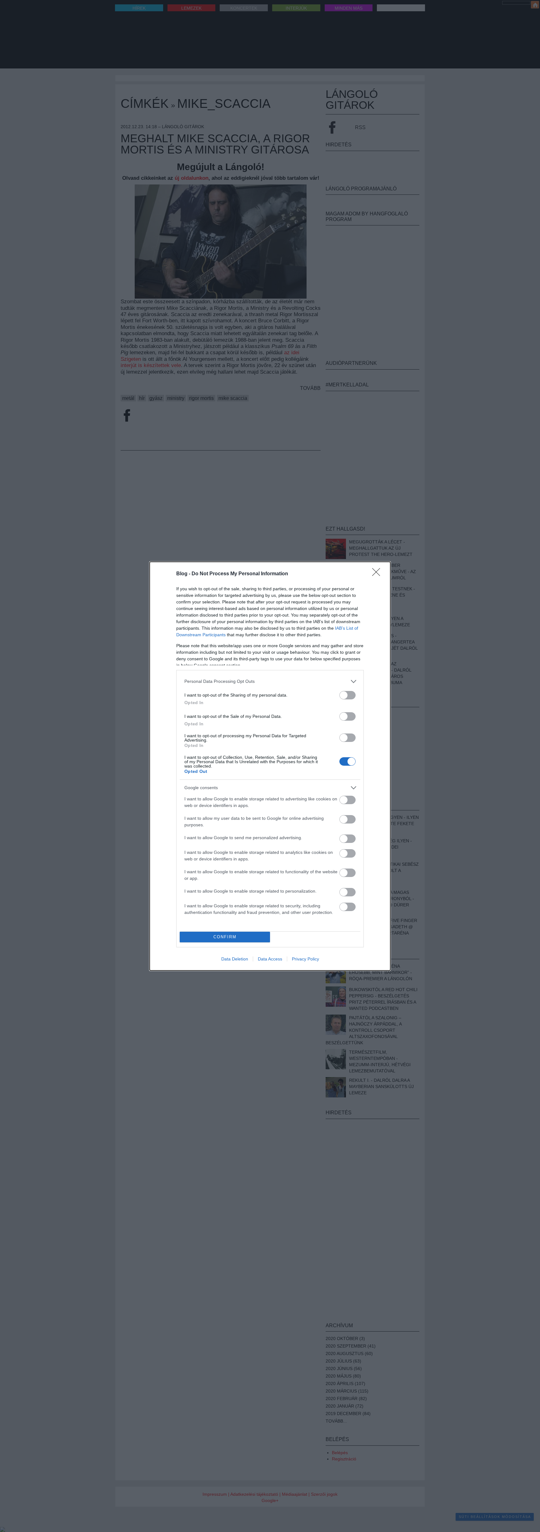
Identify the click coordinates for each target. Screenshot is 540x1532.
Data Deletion (234, 958)
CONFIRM (225, 937)
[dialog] (270, 766)
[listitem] (270, 681)
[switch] (347, 695)
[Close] (378, 574)
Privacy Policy (305, 958)
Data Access (270, 958)
